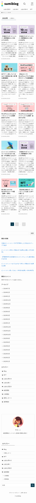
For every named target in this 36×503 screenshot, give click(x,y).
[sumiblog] (10, 4)
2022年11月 (6, 331)
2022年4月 (6, 350)
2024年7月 (6, 288)
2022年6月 (6, 342)
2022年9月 (6, 338)
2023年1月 (6, 323)
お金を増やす (8, 379)
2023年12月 (7, 300)
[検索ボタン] (24, 4)
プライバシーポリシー (14, 492)
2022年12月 (7, 327)
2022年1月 (6, 361)
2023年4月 (6, 311)
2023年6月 (6, 308)
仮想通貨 (6, 390)
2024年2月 (6, 292)
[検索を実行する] (33, 485)
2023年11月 (6, 304)
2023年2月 (6, 319)
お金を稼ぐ (7, 382)
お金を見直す (8, 386)
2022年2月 (6, 357)
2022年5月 (6, 346)
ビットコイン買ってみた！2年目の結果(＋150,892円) (17, 270)
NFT (5, 375)
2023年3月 (6, 315)
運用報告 (6, 402)
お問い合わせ (24, 492)
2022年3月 (6, 354)
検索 (32, 233)
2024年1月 (6, 296)
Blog (5, 371)
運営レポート (8, 398)
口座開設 (6, 394)
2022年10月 (7, 334)
